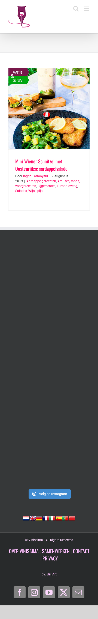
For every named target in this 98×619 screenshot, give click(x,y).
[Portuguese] (65, 518)
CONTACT (81, 550)
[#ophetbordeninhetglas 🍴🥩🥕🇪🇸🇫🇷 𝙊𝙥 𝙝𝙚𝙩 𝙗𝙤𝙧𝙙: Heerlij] (49, 316)
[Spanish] (59, 518)
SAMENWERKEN (56, 550)
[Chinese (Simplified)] (72, 518)
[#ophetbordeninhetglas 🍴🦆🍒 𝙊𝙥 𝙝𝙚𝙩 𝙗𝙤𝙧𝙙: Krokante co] (49, 365)
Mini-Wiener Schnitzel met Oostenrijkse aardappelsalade (41, 165)
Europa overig (67, 186)
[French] (45, 518)
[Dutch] (26, 518)
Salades (21, 191)
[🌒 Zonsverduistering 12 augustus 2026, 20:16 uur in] (49, 462)
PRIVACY (50, 558)
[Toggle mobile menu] (87, 8)
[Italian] (52, 518)
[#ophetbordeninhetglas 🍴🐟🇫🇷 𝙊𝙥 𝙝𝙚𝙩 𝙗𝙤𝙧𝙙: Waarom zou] (49, 268)
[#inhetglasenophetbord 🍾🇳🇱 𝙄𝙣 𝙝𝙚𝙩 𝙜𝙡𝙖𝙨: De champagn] (49, 413)
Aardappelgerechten (41, 181)
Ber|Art (52, 574)
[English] (32, 518)
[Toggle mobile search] (76, 8)
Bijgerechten (47, 186)
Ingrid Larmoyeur (35, 176)
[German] (39, 518)
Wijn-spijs (35, 191)
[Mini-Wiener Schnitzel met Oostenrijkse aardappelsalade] (49, 108)
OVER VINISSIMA (24, 550)
